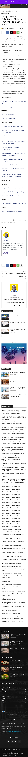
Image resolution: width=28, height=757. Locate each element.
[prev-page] (2, 336)
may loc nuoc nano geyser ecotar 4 (9, 602)
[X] (11, 32)
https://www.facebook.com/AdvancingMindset (13, 188)
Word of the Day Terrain (15, 315)
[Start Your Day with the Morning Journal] (5, 331)
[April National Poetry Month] (5, 669)
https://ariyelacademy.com (8, 118)
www (2, 563)
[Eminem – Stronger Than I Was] (5, 374)
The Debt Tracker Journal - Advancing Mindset (12, 427)
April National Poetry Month (16, 667)
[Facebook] (7, 32)
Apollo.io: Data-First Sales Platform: (11, 165)
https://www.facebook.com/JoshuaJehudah (12, 195)
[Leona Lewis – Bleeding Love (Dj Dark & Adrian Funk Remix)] (5, 389)
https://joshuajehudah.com (8, 114)
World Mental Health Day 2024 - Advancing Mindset (13, 422)
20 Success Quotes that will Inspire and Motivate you (13, 455)
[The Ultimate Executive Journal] (5, 324)
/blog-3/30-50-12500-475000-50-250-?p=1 (10, 598)
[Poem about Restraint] (5, 662)
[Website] (7, 253)
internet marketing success (7, 580)
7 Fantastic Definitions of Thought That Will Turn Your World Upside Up (13, 417)
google (3, 566)
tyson (2, 545)
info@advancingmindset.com (14, 731)
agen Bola (3, 618)
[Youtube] (19, 304)
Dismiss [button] (21, 1)
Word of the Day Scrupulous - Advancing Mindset (12, 416)
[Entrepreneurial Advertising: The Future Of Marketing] (5, 643)
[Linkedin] (14, 304)
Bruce (2, 573)
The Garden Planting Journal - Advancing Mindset (12, 453)
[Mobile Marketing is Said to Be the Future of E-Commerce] (5, 650)
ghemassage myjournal (6, 548)
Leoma (3, 531)
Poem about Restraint (15, 660)
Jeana (2, 584)
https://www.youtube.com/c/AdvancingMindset (13, 203)
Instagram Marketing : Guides (8, 593)
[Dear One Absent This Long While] (5, 676)
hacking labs (4, 621)
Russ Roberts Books (5, 541)
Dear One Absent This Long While (18, 674)
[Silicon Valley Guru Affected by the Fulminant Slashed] (5, 396)
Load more (13, 402)
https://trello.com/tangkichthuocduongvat (11, 606)
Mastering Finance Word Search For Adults (11, 439)
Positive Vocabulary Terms (8, 107)
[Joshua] (2, 28)
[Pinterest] (14, 32)
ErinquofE (3, 569)
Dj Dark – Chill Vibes (14, 380)
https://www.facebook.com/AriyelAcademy (12, 192)
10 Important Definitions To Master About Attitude (7, 275)
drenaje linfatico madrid (7, 559)
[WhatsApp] (18, 32)
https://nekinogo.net (6, 534)
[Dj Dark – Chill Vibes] (5, 381)
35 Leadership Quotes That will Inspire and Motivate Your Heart (12, 482)
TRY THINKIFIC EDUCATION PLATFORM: (12, 126)
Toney (2, 624)
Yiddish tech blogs (5, 552)
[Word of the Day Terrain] (5, 317)
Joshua (6, 28)
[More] (21, 32)
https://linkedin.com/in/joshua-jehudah (11, 211)
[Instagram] (11, 304)
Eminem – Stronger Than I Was (17, 372)
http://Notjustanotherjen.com (8, 575)
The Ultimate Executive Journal (17, 322)
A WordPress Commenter (7, 463)
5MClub (3, 556)
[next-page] (5, 336)
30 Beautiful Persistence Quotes (13, 486)
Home (2, 10)
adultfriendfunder (5, 587)
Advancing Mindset (9, 10)
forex (2, 538)
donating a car (4, 591)
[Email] (4, 253)
